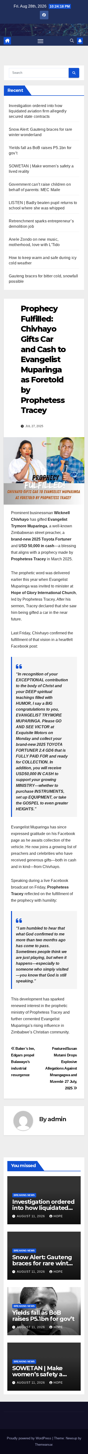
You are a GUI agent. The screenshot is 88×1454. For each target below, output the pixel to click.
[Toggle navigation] (40, 40)
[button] (72, 41)
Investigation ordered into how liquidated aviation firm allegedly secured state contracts (37, 111)
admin (57, 1119)
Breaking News (24, 1195)
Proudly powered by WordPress (29, 1438)
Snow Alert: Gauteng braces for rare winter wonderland (43, 1263)
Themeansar (43, 1444)
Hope (58, 1216)
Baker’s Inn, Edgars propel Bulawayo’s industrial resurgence (23, 1061)
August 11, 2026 (31, 1216)
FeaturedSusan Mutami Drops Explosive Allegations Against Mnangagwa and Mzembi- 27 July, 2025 (61, 1068)
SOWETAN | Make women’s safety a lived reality (37, 1374)
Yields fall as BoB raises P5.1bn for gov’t (43, 1315)
